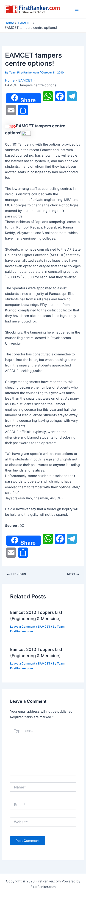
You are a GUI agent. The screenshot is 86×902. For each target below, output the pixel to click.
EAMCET (44, 626)
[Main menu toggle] (76, 9)
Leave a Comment (22, 626)
